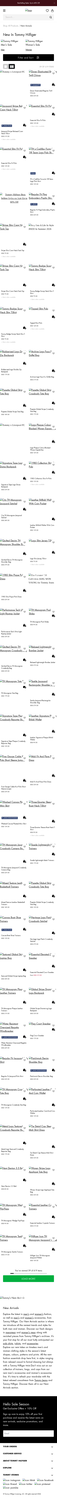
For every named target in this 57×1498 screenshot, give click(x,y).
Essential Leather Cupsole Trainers (42, 1223)
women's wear (28, 1332)
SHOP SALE (14, 198)
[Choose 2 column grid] (12, 66)
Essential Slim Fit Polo (38, 120)
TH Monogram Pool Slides (39, 622)
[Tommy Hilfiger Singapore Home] (28, 10)
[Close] (54, 3)
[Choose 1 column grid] (6, 66)
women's (39, 1314)
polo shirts (8, 1343)
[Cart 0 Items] (52, 10)
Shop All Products (10, 26)
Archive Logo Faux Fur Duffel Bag (42, 377)
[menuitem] (48, 10)
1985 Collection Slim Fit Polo (41, 478)
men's (26, 1314)
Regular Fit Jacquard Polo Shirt (12, 1076)
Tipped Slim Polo (36, 323)
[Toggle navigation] (4, 11)
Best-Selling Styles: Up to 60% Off (28, 3)
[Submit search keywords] (51, 17)
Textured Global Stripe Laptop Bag (13, 976)
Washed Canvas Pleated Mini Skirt (13, 824)
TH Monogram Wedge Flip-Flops (12, 1221)
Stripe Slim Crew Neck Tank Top (12, 250)
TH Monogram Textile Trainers (12, 1252)
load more (28, 1279)
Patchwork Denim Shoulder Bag (41, 1076)
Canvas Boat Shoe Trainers (11, 935)
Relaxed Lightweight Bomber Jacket (42, 662)
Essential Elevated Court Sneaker (42, 972)
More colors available (9, 139)
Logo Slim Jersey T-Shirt (38, 558)
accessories (32, 1343)
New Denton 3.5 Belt (9, 1186)
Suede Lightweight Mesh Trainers (42, 860)
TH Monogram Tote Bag (9, 693)
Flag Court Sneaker (37, 1035)
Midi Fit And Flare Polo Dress (40, 782)
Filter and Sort (26, 58)
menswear (11, 1332)
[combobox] (28, 17)
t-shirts (18, 1343)
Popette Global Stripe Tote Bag (12, 412)
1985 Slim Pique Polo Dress (11, 597)
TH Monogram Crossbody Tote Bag (13, 1105)
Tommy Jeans (41, 1380)
